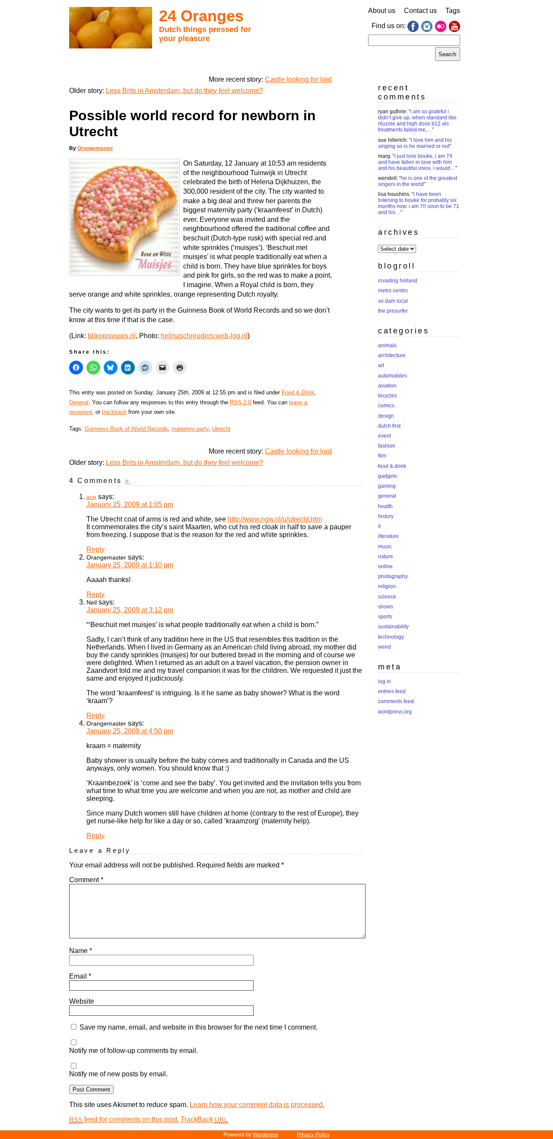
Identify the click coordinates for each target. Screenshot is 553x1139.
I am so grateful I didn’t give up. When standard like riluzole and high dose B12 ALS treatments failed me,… (417, 121)
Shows (385, 607)
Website (81, 1001)
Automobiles (392, 376)
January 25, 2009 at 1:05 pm (129, 504)
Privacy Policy (313, 1134)
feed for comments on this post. (124, 1119)
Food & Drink (298, 392)
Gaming (387, 486)
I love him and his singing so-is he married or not (415, 143)
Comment (86, 879)
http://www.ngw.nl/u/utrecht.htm (275, 519)
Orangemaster (95, 148)
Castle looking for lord (298, 79)
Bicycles (387, 396)
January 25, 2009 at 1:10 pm (129, 565)
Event (384, 436)
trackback (114, 412)
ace (91, 496)
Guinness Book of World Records (126, 429)
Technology (391, 637)
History (386, 516)
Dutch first (389, 426)
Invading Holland (397, 281)
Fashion (386, 446)
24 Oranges (201, 16)
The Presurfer (393, 311)
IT (379, 526)
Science (387, 597)
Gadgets (387, 476)
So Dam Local (393, 301)
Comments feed (396, 701)
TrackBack (204, 1119)
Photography (393, 576)
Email (80, 976)
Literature (388, 536)
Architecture (392, 355)
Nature (385, 557)
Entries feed (392, 691)
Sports (385, 617)
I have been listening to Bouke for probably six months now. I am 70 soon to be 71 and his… (418, 203)
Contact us (420, 10)
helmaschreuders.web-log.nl (204, 335)
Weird (384, 647)
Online (385, 566)
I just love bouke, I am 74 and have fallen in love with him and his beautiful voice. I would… (416, 162)
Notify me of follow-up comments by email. (133, 1050)
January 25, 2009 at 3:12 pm (129, 610)
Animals (387, 345)
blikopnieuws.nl (112, 335)
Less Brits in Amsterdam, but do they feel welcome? (184, 90)
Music (385, 547)
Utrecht (221, 429)
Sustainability (393, 627)
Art (381, 365)
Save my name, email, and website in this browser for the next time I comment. (198, 1027)
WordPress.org (395, 712)
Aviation (387, 386)
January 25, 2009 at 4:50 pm (129, 731)
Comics (386, 406)
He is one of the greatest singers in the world (417, 181)
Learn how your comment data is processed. (257, 1104)
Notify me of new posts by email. (118, 1074)
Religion (387, 586)
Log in (384, 681)
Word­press (265, 1134)
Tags (452, 10)
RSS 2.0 (240, 402)
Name (80, 950)
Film (382, 456)
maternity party (190, 429)
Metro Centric (393, 291)
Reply (95, 549)
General (79, 402)
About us (381, 10)
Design (386, 416)
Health (385, 506)
